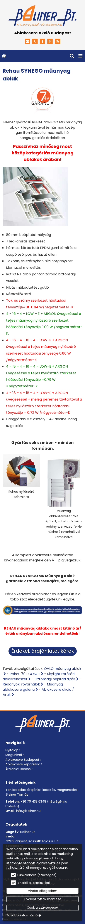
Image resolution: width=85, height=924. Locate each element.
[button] (80, 56)
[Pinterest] (50, 41)
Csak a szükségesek (42, 907)
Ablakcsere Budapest (22, 759)
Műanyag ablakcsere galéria (33, 687)
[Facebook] (42, 41)
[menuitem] (4, 56)
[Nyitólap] (42, 16)
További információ (22, 915)
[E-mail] (27, 41)
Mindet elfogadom (42, 891)
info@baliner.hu (28, 811)
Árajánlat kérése (18, 769)
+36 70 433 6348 (33, 801)
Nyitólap (12, 750)
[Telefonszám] (35, 41)
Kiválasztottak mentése (42, 899)
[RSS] (57, 41)
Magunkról (13, 755)
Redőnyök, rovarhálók (21, 684)
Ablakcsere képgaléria (22, 764)
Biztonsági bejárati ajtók (54, 679)
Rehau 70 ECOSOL (25, 673)
